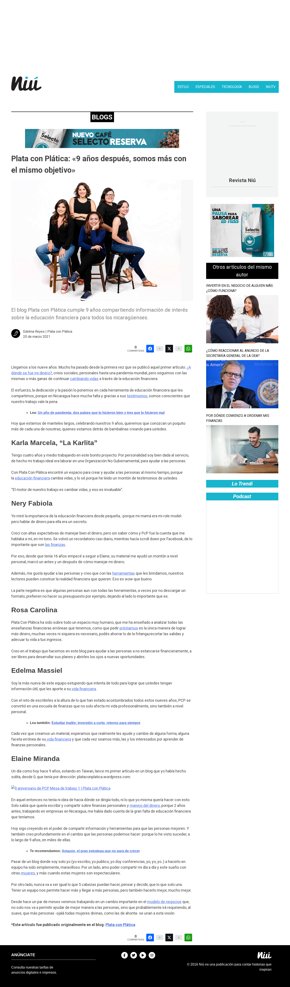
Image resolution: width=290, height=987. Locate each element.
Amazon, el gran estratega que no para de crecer (101, 851)
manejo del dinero (145, 805)
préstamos (129, 628)
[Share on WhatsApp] (188, 348)
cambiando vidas (84, 378)
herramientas (123, 573)
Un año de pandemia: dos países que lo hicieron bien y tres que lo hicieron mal (101, 412)
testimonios (137, 396)
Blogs (254, 87)
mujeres (27, 873)
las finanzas (55, 544)
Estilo (183, 87)
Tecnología (232, 87)
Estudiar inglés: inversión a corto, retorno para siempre (96, 723)
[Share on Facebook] (150, 348)
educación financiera (32, 478)
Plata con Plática (120, 924)
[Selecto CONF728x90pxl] (102, 147)
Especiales (205, 87)
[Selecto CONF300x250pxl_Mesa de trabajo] (242, 256)
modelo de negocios (164, 901)
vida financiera (83, 689)
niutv (270, 87)
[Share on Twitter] (169, 348)
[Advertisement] (145, 35)
